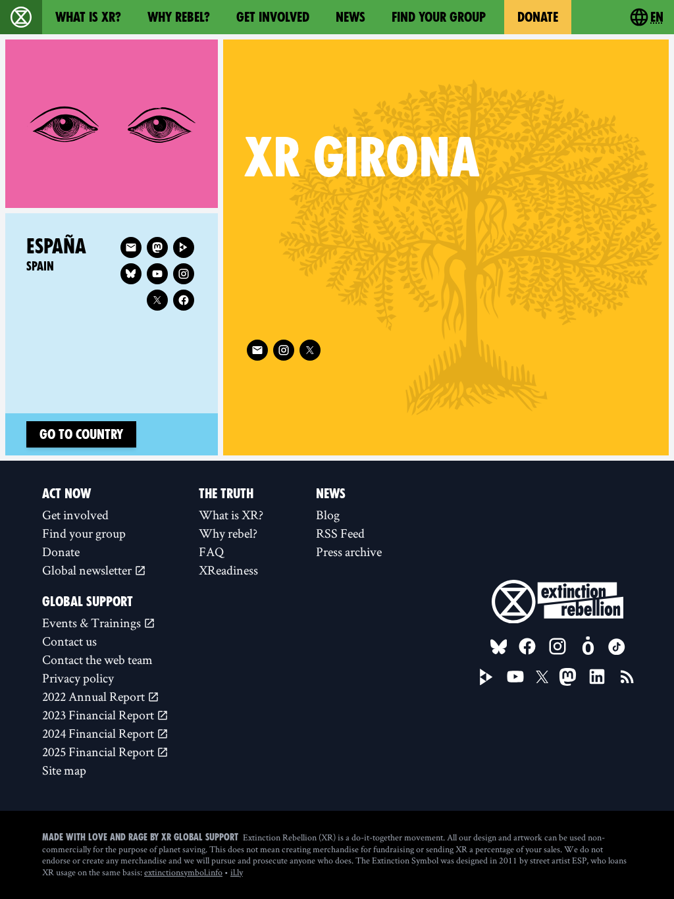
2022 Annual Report (94, 696)
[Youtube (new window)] (157, 273)
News (350, 17)
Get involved (272, 17)
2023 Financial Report (99, 714)
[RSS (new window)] (627, 676)
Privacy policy (78, 677)
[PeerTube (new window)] (486, 677)
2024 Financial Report (99, 733)
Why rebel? (178, 17)
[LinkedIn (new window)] (597, 676)
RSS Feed (340, 533)
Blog (328, 514)
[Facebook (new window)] (183, 300)
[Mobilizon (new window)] (588, 646)
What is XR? (88, 17)
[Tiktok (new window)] (617, 647)
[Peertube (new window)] (183, 247)
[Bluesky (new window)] (131, 273)
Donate (537, 17)
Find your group (439, 17)
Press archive (349, 551)
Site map (64, 770)
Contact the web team (97, 659)
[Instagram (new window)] (283, 350)
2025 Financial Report (99, 751)
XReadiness (228, 569)
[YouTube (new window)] (515, 676)
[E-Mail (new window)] (257, 350)
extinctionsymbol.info (183, 872)
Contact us (69, 641)
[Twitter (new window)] (310, 350)
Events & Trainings (92, 622)
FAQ (211, 551)
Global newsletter (88, 569)
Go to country (81, 434)
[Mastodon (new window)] (157, 247)
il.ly (236, 872)
